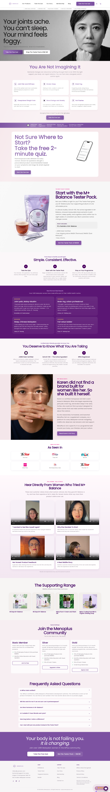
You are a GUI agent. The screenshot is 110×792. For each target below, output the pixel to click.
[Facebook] (13, 781)
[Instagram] (16, 781)
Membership (60, 3)
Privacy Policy (80, 771)
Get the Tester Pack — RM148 (69, 754)
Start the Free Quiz (23, 172)
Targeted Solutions (43, 774)
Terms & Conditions (82, 777)
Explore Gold (85, 670)
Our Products (26, 3)
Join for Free (25, 663)
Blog (69, 3)
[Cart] (100, 3)
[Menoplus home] (18, 766)
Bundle (40, 777)
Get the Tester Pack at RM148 (68, 243)
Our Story (50, 3)
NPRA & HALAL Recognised (84, 768)
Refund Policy (80, 774)
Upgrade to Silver (55, 667)
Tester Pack (41, 771)
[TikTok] (19, 781)
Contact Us (60, 780)
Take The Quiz (61, 768)
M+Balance (41, 768)
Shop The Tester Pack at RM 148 (37, 52)
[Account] (96, 3)
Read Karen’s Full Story (67, 433)
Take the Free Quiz (85, 4)
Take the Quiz (38, 3)
